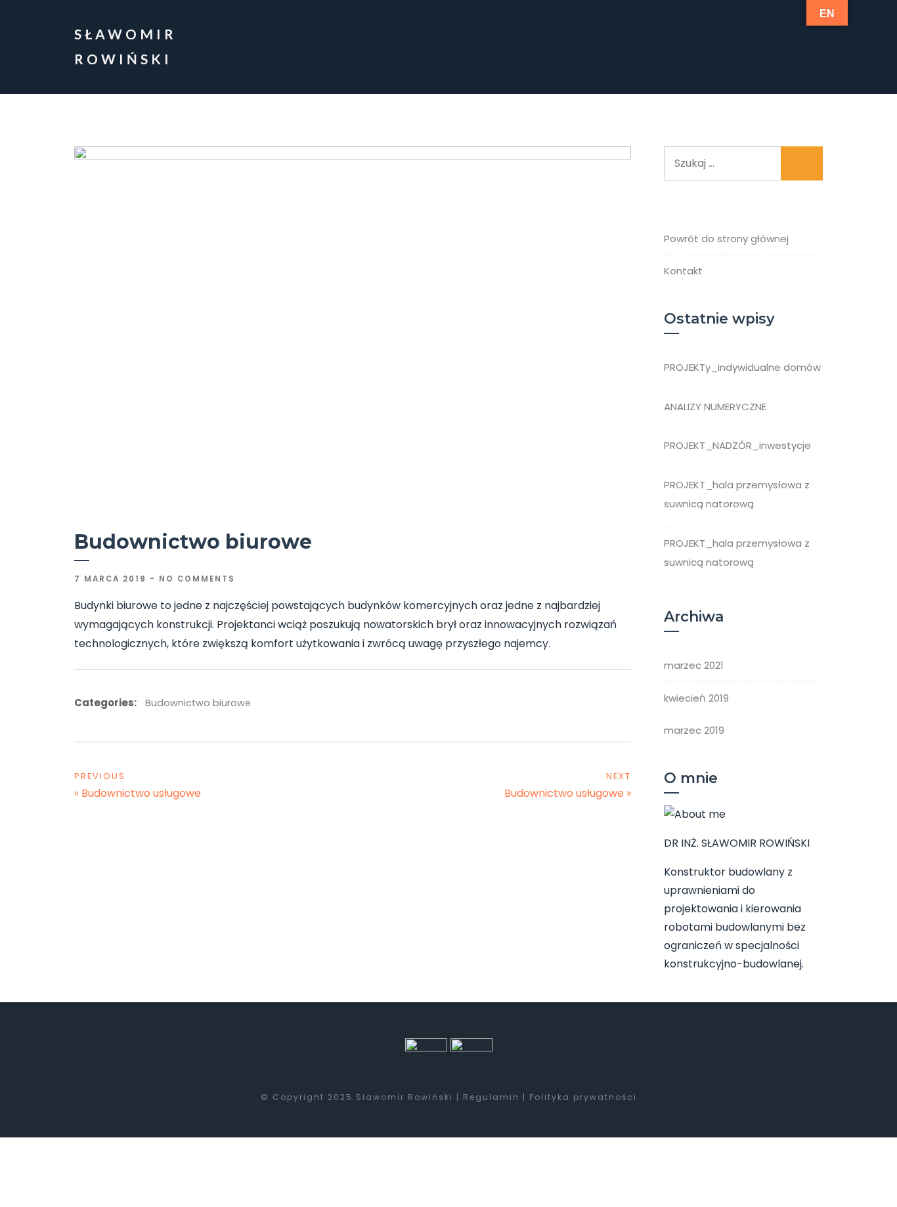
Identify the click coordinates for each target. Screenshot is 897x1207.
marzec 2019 (694, 730)
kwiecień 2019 (696, 698)
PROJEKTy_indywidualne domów (742, 367)
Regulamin (491, 1097)
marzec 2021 (694, 665)
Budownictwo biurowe (198, 702)
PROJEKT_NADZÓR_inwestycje (737, 445)
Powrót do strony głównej (726, 238)
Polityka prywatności (581, 1097)
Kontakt (683, 271)
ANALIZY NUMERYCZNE (715, 406)
